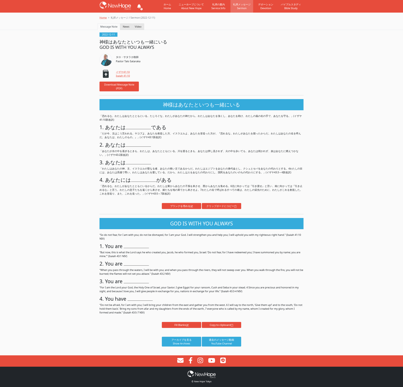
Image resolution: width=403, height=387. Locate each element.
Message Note (108, 26)
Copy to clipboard (220, 325)
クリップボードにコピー (220, 206)
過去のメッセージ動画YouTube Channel (221, 341)
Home (103, 17)
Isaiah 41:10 (123, 75)
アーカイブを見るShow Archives (181, 341)
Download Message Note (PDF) (119, 86)
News (126, 26)
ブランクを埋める (180, 206)
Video (138, 26)
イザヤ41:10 (123, 72)
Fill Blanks (180, 325)
